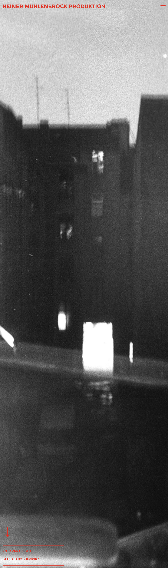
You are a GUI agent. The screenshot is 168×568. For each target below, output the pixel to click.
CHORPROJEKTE (17, 551)
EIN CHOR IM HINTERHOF (25, 559)
